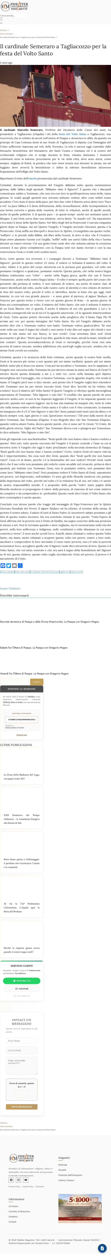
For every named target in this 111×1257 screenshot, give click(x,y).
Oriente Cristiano (66, 1180)
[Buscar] (1, 19)
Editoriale (62, 1165)
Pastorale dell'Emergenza (70, 1175)
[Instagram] (18, 1180)
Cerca (36, 682)
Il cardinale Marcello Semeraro (44, 572)
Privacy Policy (14, 1186)
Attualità (62, 1170)
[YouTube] (25, 1180)
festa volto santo (22, 572)
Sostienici (13, 1216)
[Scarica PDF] (102, 1248)
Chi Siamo (13, 1206)
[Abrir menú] (1, 23)
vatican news (76, 572)
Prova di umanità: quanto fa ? (21, 1085)
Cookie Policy (28, 1186)
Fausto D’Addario (10, 588)
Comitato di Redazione (19, 1211)
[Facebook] (11, 1180)
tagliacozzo (65, 572)
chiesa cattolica (7, 572)
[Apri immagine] (80, 1208)
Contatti (12, 1221)
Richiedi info (21, 735)
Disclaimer (40, 1186)
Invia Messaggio (22, 1107)
